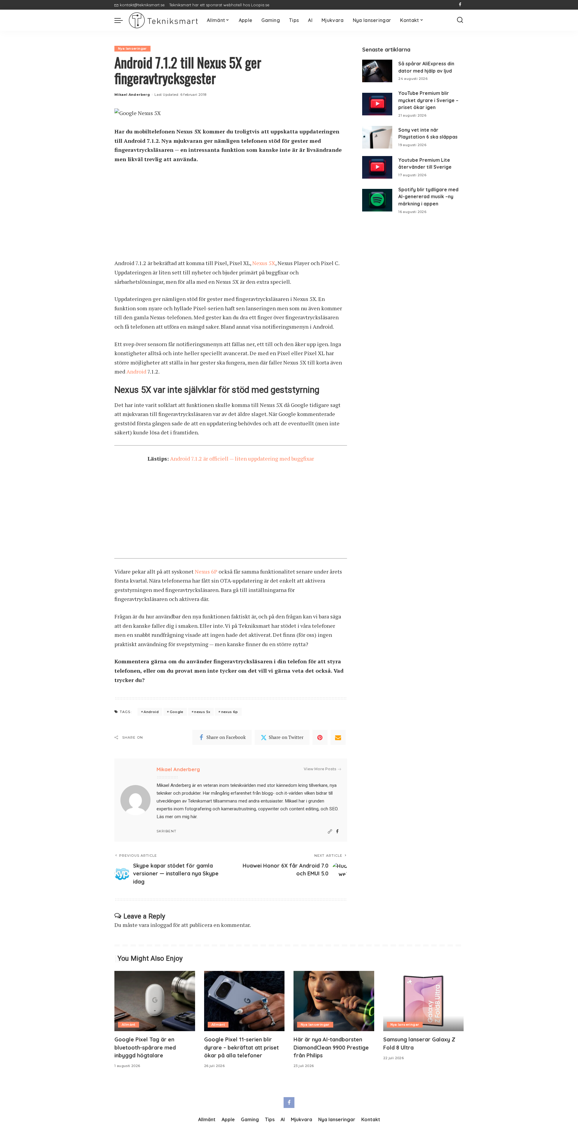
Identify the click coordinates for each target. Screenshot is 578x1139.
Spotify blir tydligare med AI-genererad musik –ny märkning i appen (428, 196)
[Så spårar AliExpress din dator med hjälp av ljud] (377, 71)
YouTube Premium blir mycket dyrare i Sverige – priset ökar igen (428, 100)
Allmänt (128, 1024)
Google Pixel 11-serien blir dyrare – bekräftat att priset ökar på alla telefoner (241, 1047)
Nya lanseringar (132, 48)
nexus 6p (229, 712)
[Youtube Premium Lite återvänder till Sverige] (377, 167)
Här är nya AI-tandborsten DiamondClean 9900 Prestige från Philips (331, 1047)
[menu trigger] (121, 20)
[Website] (330, 831)
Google (176, 712)
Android (136, 371)
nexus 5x (202, 712)
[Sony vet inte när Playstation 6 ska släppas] (377, 137)
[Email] (338, 737)
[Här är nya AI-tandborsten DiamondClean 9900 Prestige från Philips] (334, 1001)
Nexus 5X (263, 263)
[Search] (460, 20)
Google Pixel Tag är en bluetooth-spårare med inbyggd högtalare (145, 1047)
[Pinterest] (320, 737)
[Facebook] (460, 5)
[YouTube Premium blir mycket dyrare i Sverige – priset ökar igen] (377, 104)
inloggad (161, 924)
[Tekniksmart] (163, 20)
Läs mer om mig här (177, 816)
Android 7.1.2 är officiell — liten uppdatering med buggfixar (242, 458)
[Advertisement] (230, 214)
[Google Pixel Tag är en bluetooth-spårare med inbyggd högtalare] (154, 1001)
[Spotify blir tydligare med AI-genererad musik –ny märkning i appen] (377, 200)
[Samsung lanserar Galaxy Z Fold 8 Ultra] (423, 1001)
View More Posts (320, 769)
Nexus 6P (206, 571)
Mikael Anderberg (132, 94)
